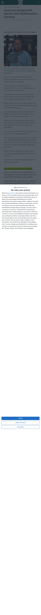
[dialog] (20, 399)
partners (12, 193)
